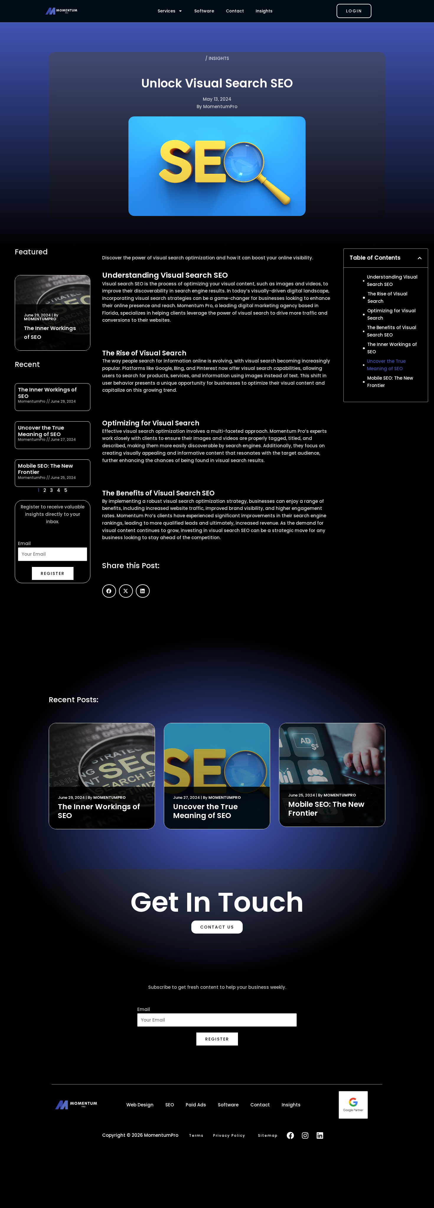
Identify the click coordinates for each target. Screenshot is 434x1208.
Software (204, 11)
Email (24, 543)
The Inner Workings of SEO (47, 393)
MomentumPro (40, 319)
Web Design (140, 1105)
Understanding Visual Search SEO (392, 280)
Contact (235, 11)
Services (166, 11)
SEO (169, 1105)
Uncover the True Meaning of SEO (41, 431)
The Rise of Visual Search (387, 297)
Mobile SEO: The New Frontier (45, 469)
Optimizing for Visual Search (391, 314)
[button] (109, 591)
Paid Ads (196, 1105)
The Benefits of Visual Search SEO (391, 331)
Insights (264, 11)
